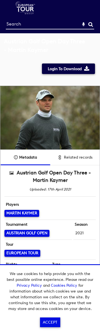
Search (90, 24)
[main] (50, 163)
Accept (50, 322)
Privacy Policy (29, 285)
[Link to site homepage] (25, 12)
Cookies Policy (64, 285)
